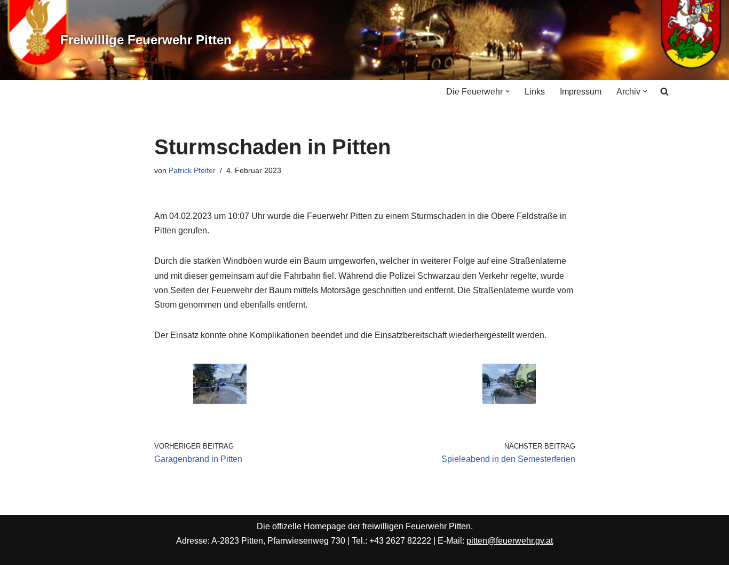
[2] (220, 400)
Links (535, 91)
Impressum (580, 91)
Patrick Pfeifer (192, 170)
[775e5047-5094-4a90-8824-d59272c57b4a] (509, 400)
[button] (507, 91)
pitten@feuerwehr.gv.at (509, 540)
